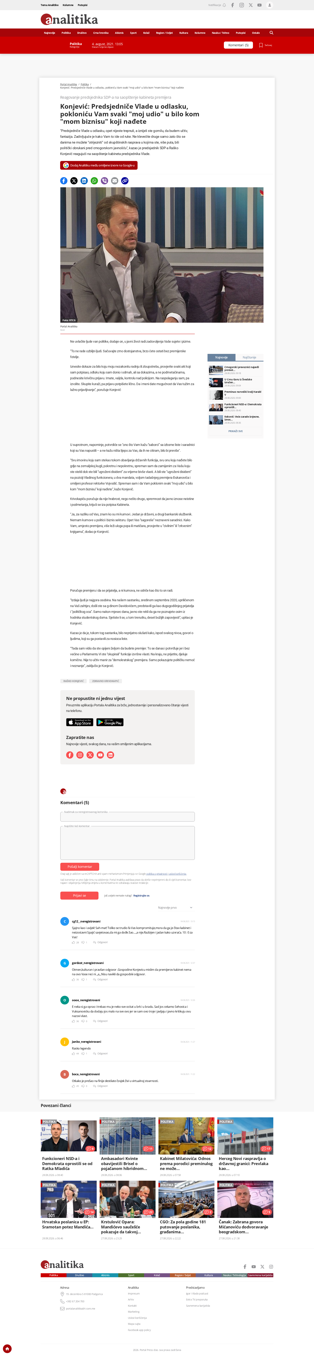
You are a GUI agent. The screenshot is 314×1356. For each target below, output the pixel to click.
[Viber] (104, 180)
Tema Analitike (49, 5)
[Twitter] (74, 180)
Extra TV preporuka (197, 1299)
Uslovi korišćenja (137, 1318)
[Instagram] (80, 755)
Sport (133, 32)
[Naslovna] (7, 1348)
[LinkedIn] (110, 755)
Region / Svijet (164, 32)
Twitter (251, 5)
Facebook (232, 5)
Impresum (134, 1293)
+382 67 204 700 (75, 1301)
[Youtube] (100, 755)
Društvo (82, 32)
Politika (66, 32)
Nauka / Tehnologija (234, 1275)
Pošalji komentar (80, 866)
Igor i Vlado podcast (197, 1293)
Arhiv (131, 1299)
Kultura (183, 32)
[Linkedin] (84, 180)
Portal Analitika (68, 84)
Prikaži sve (235, 431)
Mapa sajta (134, 1324)
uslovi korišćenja (177, 873)
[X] (90, 755)
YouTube (259, 5)
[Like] (73, 942)
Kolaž (146, 32)
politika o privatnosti (157, 873)
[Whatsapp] (94, 180)
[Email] (114, 180)
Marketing (134, 1311)
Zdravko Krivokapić (105, 681)
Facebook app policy (139, 1330)
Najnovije (49, 32)
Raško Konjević (73, 681)
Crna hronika (100, 32)
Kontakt (132, 1305)
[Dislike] (83, 942)
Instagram (241, 5)
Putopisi (82, 5)
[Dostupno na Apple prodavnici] (79, 722)
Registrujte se (141, 895)
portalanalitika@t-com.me (80, 1308)
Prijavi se (79, 895)
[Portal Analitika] (69, 19)
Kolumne (68, 5)
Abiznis (119, 32)
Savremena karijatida (260, 1275)
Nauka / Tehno (220, 32)
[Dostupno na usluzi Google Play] (110, 722)
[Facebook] (63, 180)
